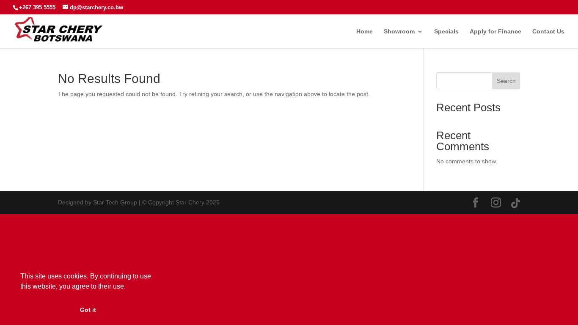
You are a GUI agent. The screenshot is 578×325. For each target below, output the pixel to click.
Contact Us (548, 31)
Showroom (399, 31)
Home (364, 31)
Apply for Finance (495, 31)
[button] (128, 287)
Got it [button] (88, 309)
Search (506, 80)
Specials (446, 31)
